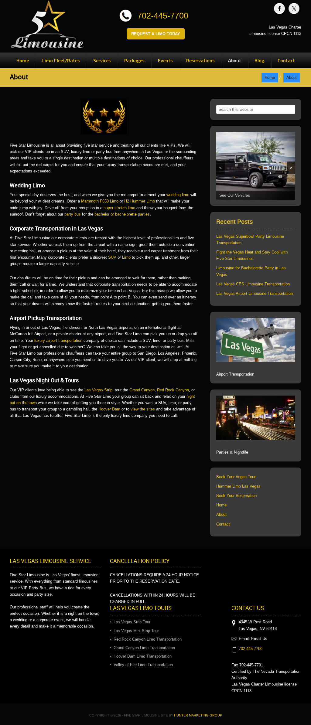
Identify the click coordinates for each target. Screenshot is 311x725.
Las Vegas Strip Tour (132, 622)
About (221, 514)
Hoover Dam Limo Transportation (143, 656)
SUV (112, 257)
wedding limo (177, 194)
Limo (126, 257)
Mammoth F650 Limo (99, 201)
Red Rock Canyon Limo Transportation (148, 639)
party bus (72, 214)
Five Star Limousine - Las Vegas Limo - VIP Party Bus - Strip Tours (47, 25)
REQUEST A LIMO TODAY (155, 34)
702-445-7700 (162, 15)
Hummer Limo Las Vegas (238, 486)
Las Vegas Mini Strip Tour (136, 630)
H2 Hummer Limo (139, 201)
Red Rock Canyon (173, 390)
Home (221, 505)
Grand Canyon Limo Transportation (144, 647)
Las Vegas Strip (98, 390)
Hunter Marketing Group (198, 715)
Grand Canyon (142, 390)
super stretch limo (119, 208)
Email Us (259, 638)
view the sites (143, 409)
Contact (223, 524)
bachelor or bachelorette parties (122, 214)
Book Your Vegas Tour (235, 477)
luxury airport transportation (58, 340)
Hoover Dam (109, 409)
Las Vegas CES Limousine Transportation (253, 284)
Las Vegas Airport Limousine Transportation (254, 293)
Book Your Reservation (236, 495)
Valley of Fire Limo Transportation (143, 664)
